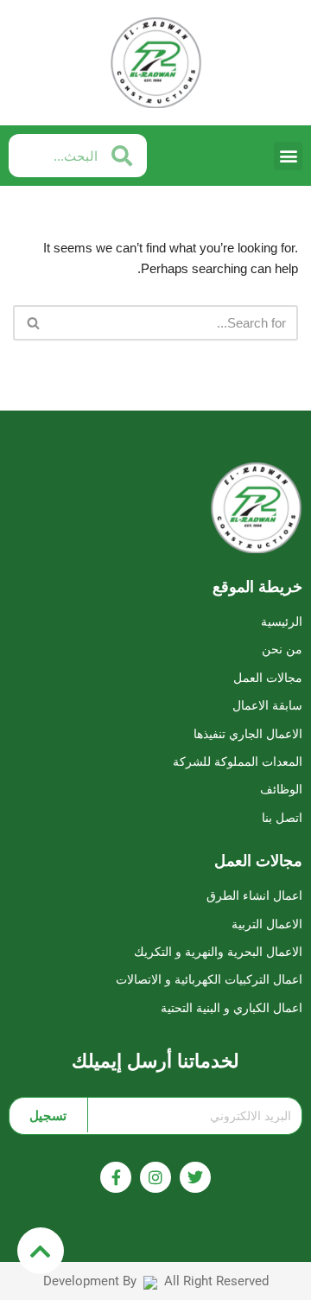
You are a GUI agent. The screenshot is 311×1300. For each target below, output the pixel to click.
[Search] (32, 323)
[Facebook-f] (115, 1177)
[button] (288, 156)
